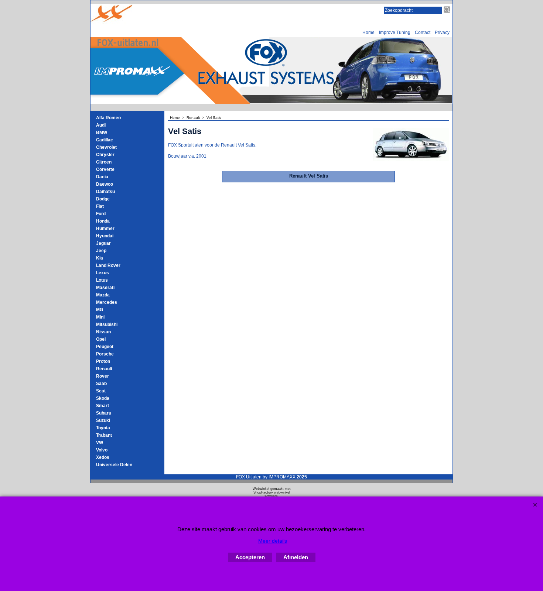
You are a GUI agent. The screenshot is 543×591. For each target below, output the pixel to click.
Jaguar (103, 243)
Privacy (442, 32)
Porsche (105, 354)
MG (99, 309)
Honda (103, 221)
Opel (101, 339)
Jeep (101, 250)
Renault (104, 368)
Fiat (100, 206)
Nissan (103, 331)
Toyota (103, 427)
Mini (100, 317)
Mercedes (106, 302)
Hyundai (104, 235)
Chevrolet (106, 147)
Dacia (102, 176)
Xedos (102, 457)
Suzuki (103, 420)
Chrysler (105, 154)
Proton (103, 361)
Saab (101, 383)
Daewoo (104, 184)
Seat (101, 391)
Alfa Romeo (108, 117)
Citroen (104, 162)
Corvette (105, 169)
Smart (102, 405)
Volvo (101, 450)
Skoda (102, 398)
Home (368, 32)
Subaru (103, 413)
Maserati (105, 287)
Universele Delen (114, 464)
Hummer (105, 228)
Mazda (103, 295)
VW (99, 442)
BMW (101, 132)
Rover (102, 376)
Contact (422, 32)
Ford (101, 213)
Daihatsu (105, 191)
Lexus (102, 272)
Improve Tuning (394, 32)
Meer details (272, 541)
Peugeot (104, 346)
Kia (99, 258)
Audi (101, 125)
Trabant (104, 435)
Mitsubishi (106, 324)
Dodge (103, 199)
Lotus (102, 280)
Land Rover (108, 265)
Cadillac (104, 139)
